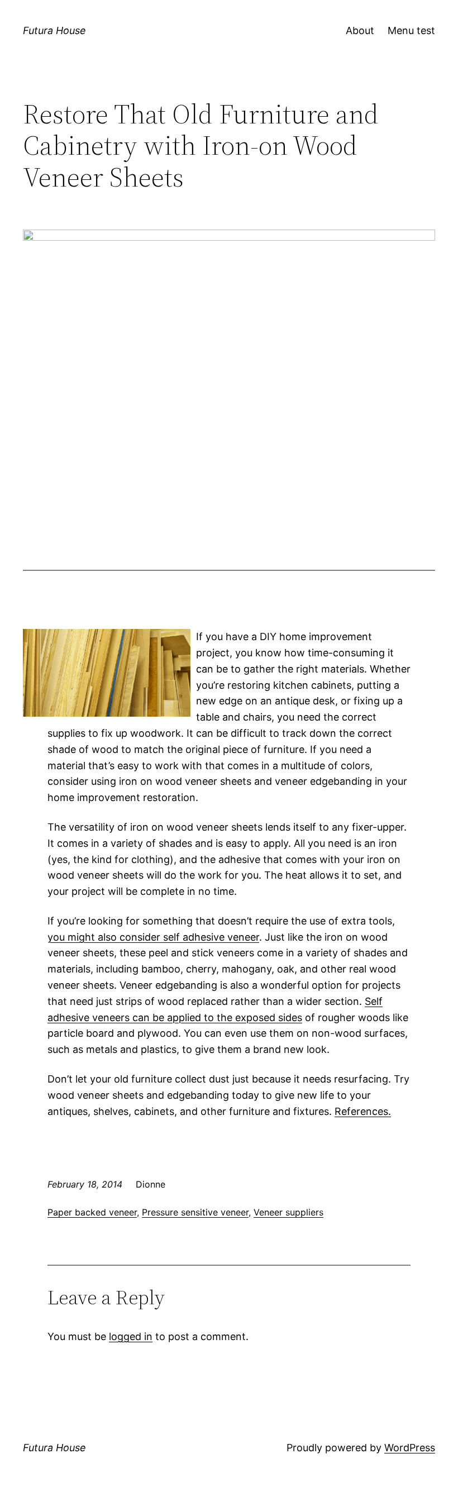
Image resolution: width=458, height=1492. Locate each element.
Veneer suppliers (288, 1212)
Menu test (411, 30)
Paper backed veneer (92, 1212)
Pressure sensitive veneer (195, 1212)
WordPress (409, 1447)
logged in (130, 1336)
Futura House (54, 30)
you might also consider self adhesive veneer (153, 937)
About (360, 30)
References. (363, 1111)
